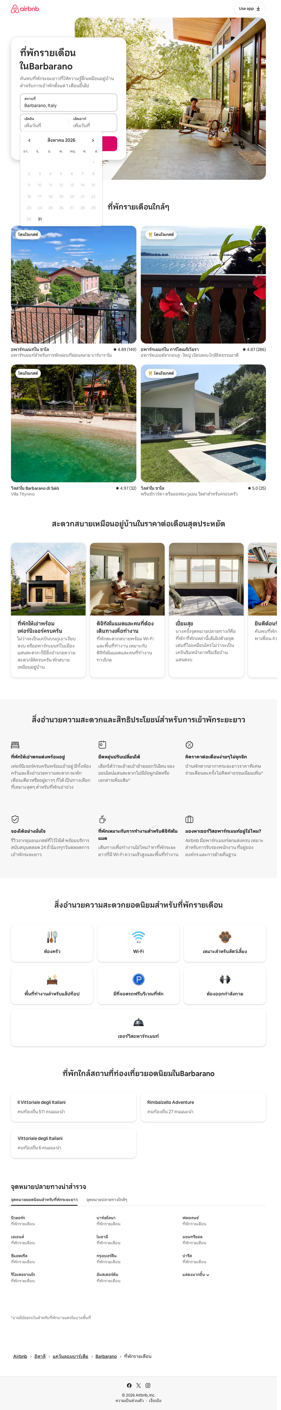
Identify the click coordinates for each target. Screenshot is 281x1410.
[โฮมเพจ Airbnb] (25, 8)
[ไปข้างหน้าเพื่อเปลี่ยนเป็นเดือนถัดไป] (92, 140)
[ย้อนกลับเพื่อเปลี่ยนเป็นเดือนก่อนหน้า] (29, 140)
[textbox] (44, 126)
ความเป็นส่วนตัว (130, 1400)
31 (40, 219)
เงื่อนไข (155, 1400)
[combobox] (68, 105)
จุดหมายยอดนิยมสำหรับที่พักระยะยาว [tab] (44, 1199)
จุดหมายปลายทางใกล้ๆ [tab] (106, 1199)
